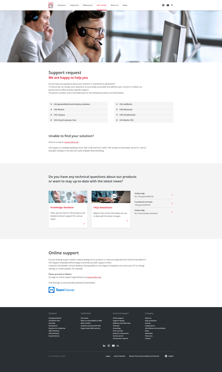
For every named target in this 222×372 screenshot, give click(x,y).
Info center (84, 318)
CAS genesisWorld (55, 318)
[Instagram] (108, 345)
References (88, 5)
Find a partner (118, 331)
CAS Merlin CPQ (54, 321)
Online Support (118, 318)
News (147, 331)
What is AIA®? (86, 323)
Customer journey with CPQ (90, 326)
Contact (148, 338)
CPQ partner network (120, 338)
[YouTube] (113, 345)
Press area (149, 336)
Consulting (116, 328)
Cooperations (150, 326)
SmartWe (52, 323)
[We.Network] (118, 345)
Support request (118, 321)
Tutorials (116, 326)
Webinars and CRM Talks (121, 323)
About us (148, 318)
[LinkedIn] (104, 345)
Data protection (150, 321)
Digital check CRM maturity (90, 328)
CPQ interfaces (54, 333)
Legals (108, 356)
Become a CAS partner (121, 333)
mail (167, 5)
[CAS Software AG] (51, 5)
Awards (148, 323)
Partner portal (118, 336)
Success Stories (54, 336)
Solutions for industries (57, 328)
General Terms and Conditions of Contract (144, 356)
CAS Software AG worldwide (155, 328)
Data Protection (119, 356)
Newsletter (149, 333)
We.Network (53, 326)
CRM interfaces (54, 331)
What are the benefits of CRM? (91, 321)
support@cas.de (71, 142)
